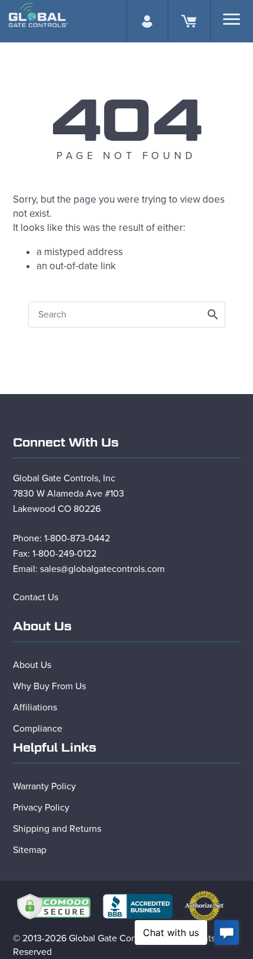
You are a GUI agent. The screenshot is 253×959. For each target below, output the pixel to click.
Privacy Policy (41, 808)
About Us (32, 665)
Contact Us (35, 597)
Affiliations (35, 707)
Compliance (37, 729)
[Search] (231, 19)
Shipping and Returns (57, 829)
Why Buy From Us (49, 686)
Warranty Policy (44, 786)
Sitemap (29, 850)
